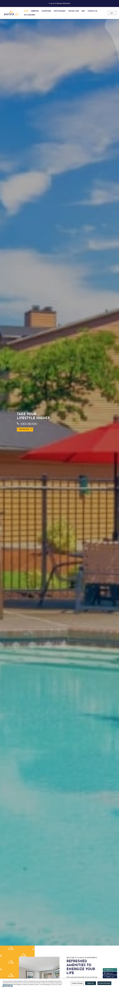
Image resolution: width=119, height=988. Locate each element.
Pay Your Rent (30, 15)
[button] (59, 3)
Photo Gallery (60, 11)
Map (83, 11)
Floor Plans (46, 11)
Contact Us (92, 11)
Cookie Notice (7, 986)
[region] (59, 983)
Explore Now (24, 429)
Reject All (91, 983)
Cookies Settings (77, 983)
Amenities (35, 11)
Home (26, 11)
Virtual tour (74, 11)
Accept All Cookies (104, 983)
